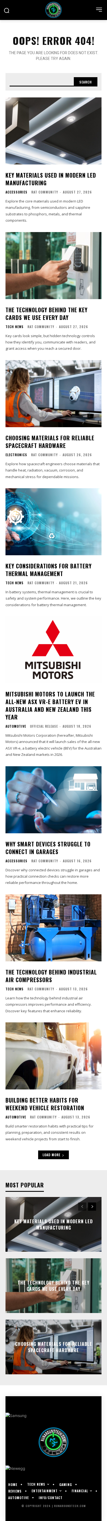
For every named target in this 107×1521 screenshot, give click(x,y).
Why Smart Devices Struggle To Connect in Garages (48, 848)
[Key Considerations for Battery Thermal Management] (53, 521)
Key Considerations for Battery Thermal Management (48, 570)
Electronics (16, 454)
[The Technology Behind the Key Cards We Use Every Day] (53, 265)
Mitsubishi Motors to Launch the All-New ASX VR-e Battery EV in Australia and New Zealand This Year (50, 705)
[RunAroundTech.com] (53, 10)
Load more (51, 1154)
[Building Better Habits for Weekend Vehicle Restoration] (53, 1055)
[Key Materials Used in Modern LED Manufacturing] (53, 130)
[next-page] (92, 1206)
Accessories (16, 192)
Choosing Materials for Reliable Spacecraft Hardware (49, 442)
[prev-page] (82, 1206)
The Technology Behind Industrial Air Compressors (51, 976)
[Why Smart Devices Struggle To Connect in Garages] (53, 799)
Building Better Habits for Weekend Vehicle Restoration (44, 1104)
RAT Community (44, 192)
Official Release (44, 726)
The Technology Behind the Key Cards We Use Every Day (46, 314)
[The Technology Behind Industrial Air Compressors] (53, 927)
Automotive (15, 726)
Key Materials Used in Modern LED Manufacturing (50, 179)
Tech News (14, 326)
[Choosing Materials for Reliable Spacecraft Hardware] (53, 393)
